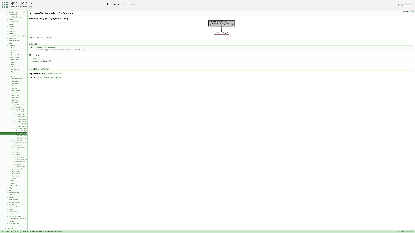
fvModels (11, 19)
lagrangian (12, 26)
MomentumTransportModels (17, 36)
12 (30, 3)
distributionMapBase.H (22, 121)
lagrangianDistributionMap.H (24, 133)
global (12, 64)
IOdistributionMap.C (21, 128)
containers (14, 50)
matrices (13, 71)
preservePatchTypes (18, 169)
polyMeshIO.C (18, 164)
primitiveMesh (16, 171)
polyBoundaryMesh (20, 109)
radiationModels (13, 200)
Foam (34, 59)
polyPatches (17, 145)
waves (11, 226)
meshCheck (12, 31)
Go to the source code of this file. (40, 38)
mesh (10, 29)
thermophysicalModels (15, 216)
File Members (9, 228)
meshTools (12, 33)
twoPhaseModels (14, 223)
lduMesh (14, 88)
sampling (11, 209)
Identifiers (15, 86)
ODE (10, 43)
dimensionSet (15, 57)
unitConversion (15, 185)
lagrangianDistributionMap (45, 47)
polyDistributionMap (20, 112)
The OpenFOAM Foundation (21, 7)
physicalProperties (14, 192)
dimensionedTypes (16, 55)
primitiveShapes (17, 173)
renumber (12, 204)
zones (14, 178)
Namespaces (411, 11)
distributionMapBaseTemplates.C (25, 124)
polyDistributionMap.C (22, 135)
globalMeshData (19, 105)
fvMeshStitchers (13, 14)
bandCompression (17, 79)
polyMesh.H (17, 154)
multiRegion (15, 97)
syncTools (17, 150)
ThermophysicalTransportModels (18, 219)
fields (12, 62)
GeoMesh (15, 83)
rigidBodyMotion (13, 207)
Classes (405, 11)
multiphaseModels (14, 41)
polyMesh (15, 102)
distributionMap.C (21, 114)
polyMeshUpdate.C (19, 166)
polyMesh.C (17, 152)
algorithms (14, 48)
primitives (13, 181)
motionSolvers (13, 38)
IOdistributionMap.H (21, 131)
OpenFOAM (18, 3)
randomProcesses (14, 202)
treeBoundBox (16, 176)
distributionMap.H (21, 116)
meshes (13, 76)
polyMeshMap (18, 140)
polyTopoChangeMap (20, 147)
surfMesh (11, 214)
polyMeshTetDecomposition (22, 143)
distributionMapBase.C (22, 119)
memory (13, 74)
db (11, 52)
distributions (14, 60)
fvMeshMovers (13, 12)
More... (84, 50)
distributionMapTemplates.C (24, 126)
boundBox (15, 81)
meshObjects (16, 90)
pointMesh (15, 100)
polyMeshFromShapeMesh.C (22, 159)
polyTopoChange (14, 195)
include (13, 67)
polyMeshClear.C (19, 157)
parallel (11, 190)
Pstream (11, 197)
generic (11, 24)
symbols (13, 183)
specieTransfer (13, 211)
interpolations (15, 69)
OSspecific (12, 188)
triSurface (11, 221)
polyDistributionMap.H (22, 138)
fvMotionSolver (13, 22)
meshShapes (16, 93)
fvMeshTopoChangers (15, 17)
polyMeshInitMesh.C (20, 162)
